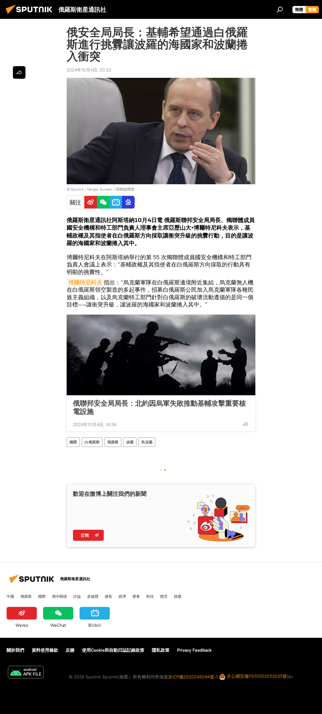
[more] (245, 424)
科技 (150, 596)
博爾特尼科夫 (85, 282)
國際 (73, 442)
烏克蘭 (147, 442)
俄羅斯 (113, 442)
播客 (108, 596)
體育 (164, 596)
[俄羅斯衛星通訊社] (30, 15)
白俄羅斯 (92, 442)
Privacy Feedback (194, 650)
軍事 (136, 596)
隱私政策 (160, 650)
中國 (10, 596)
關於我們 (15, 650)
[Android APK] (25, 673)
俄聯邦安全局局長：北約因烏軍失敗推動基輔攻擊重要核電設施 (159, 407)
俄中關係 (59, 596)
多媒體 (92, 596)
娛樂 (177, 596)
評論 (77, 596)
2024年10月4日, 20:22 (89, 70)
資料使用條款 (45, 650)
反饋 (70, 650)
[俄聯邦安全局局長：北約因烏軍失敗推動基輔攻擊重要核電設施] (161, 355)
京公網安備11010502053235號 (256, 676)
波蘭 (130, 442)
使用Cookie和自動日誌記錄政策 (113, 650)
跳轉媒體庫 (125, 189)
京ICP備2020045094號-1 (193, 677)
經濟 (122, 596)
